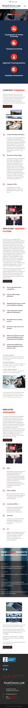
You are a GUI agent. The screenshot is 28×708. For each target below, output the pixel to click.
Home (4, 675)
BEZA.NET (19, 706)
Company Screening (14, 49)
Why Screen (7, 677)
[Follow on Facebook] (4, 669)
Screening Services (18, 675)
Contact (14, 677)
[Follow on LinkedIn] (6, 669)
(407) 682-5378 (12, 696)
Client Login (14, 1)
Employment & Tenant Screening (14, 35)
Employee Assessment (14, 75)
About (9, 675)
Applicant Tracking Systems (14, 63)
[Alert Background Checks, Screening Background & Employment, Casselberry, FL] (9, 660)
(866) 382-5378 (14, 698)
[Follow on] (9, 669)
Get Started (7, 106)
